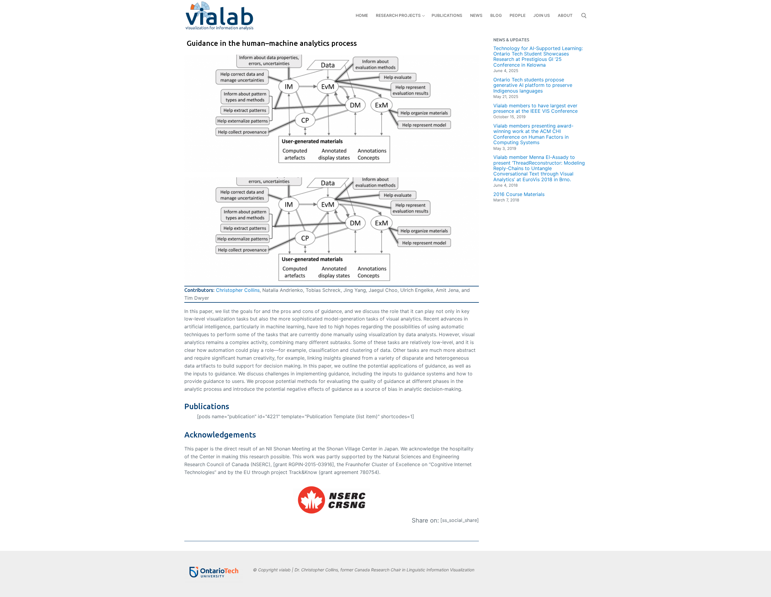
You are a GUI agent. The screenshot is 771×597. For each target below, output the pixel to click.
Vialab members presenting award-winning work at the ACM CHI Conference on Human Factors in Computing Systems (533, 134)
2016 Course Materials (519, 194)
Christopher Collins (238, 290)
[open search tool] (584, 15)
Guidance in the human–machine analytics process (272, 43)
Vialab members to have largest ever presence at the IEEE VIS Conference (535, 108)
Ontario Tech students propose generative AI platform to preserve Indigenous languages (532, 85)
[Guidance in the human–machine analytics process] (331, 113)
